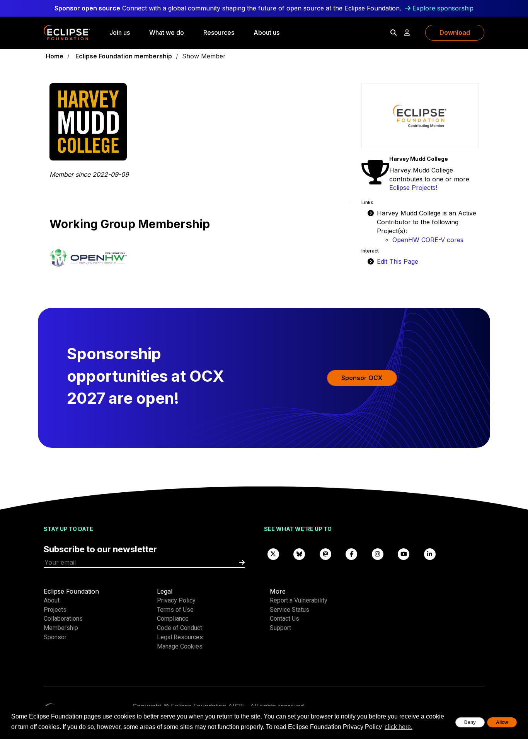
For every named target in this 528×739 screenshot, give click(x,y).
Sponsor (55, 637)
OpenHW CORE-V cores (427, 240)
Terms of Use (175, 609)
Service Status (289, 609)
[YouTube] (404, 553)
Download (454, 32)
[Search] (393, 32)
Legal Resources (180, 637)
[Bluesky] (299, 553)
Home (54, 56)
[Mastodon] (325, 553)
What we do (166, 32)
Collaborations (63, 618)
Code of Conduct (179, 627)
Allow (502, 722)
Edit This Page (397, 261)
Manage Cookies (180, 646)
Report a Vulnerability (298, 600)
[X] (273, 553)
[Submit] (242, 562)
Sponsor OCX (362, 378)
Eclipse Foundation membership (123, 56)
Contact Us (284, 618)
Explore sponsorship (442, 8)
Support (280, 627)
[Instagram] (377, 553)
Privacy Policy (176, 600)
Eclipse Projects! (413, 187)
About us (266, 32)
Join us (119, 32)
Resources (218, 32)
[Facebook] (351, 553)
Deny (470, 722)
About (52, 600)
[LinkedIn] (429, 553)
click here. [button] (398, 727)
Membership (61, 627)
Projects (55, 609)
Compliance (173, 618)
